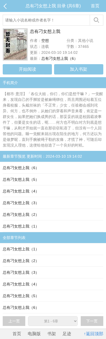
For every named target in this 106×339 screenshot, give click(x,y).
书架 (51, 333)
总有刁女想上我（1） (21, 226)
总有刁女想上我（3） (21, 203)
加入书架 (78, 69)
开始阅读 (27, 69)
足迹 (67, 333)
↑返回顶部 (93, 333)
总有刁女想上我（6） (59, 58)
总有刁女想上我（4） (21, 191)
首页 (95, 6)
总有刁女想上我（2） (21, 214)
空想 (45, 40)
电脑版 (34, 333)
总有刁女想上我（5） (21, 179)
